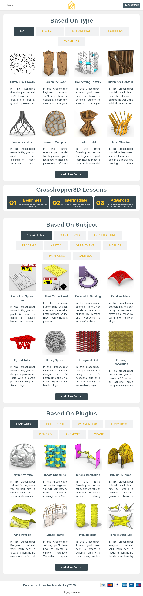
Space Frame (55, 534)
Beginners (32, 200)
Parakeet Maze (120, 296)
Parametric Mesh (22, 142)
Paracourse (132, 5)
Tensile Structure (120, 534)
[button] (71, 174)
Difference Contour (120, 82)
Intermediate (76, 200)
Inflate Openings (55, 474)
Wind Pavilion (22, 534)
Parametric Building (88, 296)
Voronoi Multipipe (55, 142)
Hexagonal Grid (88, 360)
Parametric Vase (55, 82)
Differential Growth (22, 82)
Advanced (120, 200)
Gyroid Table (22, 360)
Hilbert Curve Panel (55, 296)
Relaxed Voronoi (22, 474)
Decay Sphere (55, 360)
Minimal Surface (120, 474)
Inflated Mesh (88, 534)
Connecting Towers (88, 82)
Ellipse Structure (120, 142)
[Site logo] (71, 5)
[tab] (24, 31)
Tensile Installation (88, 474)
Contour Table (87, 142)
